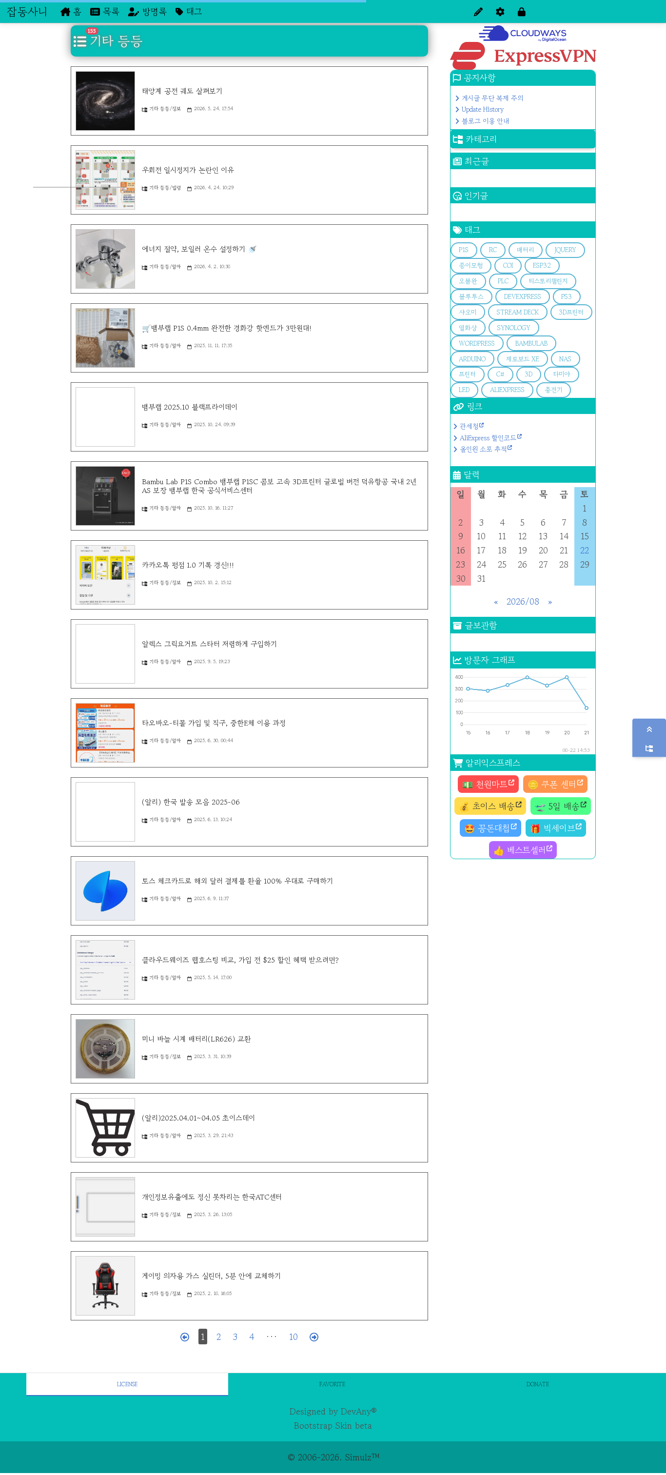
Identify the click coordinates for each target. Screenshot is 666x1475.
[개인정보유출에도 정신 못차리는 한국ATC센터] (105, 1207)
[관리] (500, 11)
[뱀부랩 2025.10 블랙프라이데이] (105, 417)
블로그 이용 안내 (485, 121)
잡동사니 (27, 11)
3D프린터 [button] (571, 312)
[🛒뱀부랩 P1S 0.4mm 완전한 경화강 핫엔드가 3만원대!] (105, 338)
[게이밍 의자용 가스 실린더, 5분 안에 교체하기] (105, 1286)
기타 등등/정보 (165, 108)
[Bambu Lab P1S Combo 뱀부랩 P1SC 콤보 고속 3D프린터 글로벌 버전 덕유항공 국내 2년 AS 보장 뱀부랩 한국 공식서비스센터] (105, 496)
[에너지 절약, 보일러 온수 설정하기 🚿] (105, 259)
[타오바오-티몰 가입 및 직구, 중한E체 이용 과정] (105, 733)
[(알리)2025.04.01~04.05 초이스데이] (105, 1128)
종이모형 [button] (471, 265)
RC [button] (493, 250)
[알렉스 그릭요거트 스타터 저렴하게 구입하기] (105, 654)
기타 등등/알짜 (165, 266)
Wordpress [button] (477, 343)
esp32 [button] (542, 265)
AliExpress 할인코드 (488, 438)
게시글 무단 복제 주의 (492, 98)
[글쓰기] (478, 11)
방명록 (153, 11)
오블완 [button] (468, 281)
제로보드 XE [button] (522, 359)
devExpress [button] (522, 296)
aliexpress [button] (507, 389)
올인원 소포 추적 (483, 449)
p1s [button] (464, 250)
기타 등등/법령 (165, 187)
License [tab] (127, 1384)
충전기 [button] (553, 389)
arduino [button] (472, 359)
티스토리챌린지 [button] (548, 281)
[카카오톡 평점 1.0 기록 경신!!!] (105, 575)
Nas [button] (565, 359)
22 (584, 550)
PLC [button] (503, 281)
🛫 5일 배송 (557, 806)
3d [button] (528, 374)
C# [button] (500, 374)
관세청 (469, 426)
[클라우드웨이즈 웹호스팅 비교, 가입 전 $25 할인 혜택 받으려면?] (105, 970)
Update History (483, 109)
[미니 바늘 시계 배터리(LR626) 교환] (105, 1049)
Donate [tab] (538, 1384)
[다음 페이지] (314, 1336)
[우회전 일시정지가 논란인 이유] (105, 180)
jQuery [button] (565, 250)
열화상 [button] (468, 328)
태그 (192, 11)
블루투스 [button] (471, 296)
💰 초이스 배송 (487, 806)
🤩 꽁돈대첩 (487, 828)
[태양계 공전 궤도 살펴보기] (105, 101)
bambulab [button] (531, 343)
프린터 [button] (467, 374)
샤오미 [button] (467, 312)
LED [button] (464, 389)
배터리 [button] (525, 250)
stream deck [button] (518, 312)
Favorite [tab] (332, 1384)
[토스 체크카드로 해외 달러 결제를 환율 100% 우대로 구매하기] (105, 891)
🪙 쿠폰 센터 (552, 784)
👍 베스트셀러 (519, 850)
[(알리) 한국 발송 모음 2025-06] (105, 812)
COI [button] (508, 265)
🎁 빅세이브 (552, 828)
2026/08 (523, 601)
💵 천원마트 (485, 784)
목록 (109, 11)
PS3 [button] (566, 296)
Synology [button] (513, 328)
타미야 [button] (561, 374)
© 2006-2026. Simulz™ (333, 1457)
